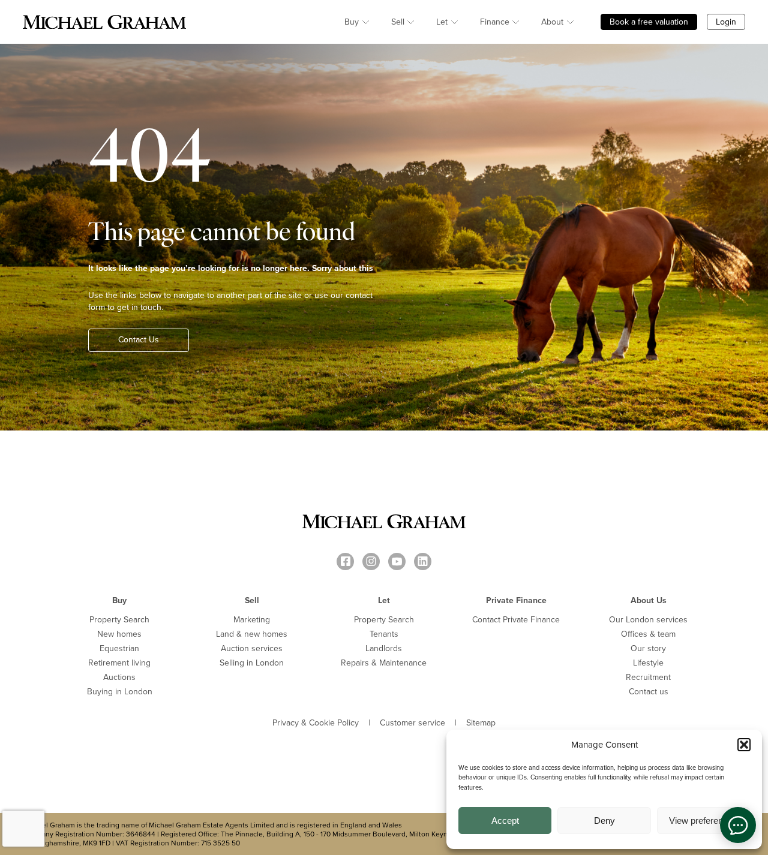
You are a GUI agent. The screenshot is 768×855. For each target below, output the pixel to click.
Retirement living (119, 663)
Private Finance (516, 600)
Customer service (412, 723)
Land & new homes (251, 634)
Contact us (648, 691)
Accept (505, 820)
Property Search (119, 619)
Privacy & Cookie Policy (315, 723)
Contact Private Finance (516, 619)
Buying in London (119, 691)
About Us (649, 600)
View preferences (703, 820)
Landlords (383, 648)
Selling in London (252, 663)
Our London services (648, 619)
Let (442, 22)
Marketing (251, 619)
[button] (744, 745)
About (552, 22)
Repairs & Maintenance (384, 663)
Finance (494, 22)
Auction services (252, 648)
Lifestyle (648, 663)
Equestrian (119, 648)
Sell (397, 22)
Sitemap (481, 723)
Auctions (119, 677)
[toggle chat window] (738, 825)
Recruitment (648, 677)
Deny (604, 820)
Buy (351, 22)
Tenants (384, 634)
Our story (648, 648)
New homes (119, 634)
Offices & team (648, 634)
